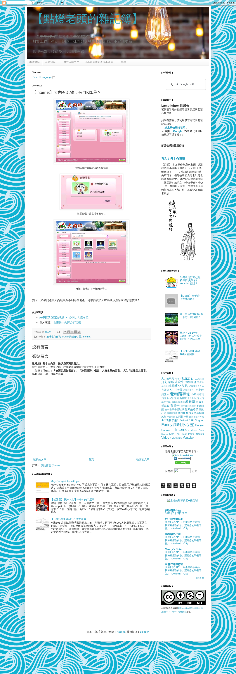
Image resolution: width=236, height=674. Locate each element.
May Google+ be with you (65, 481)
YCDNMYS (176, 438)
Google (199, 425)
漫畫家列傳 (172, 413)
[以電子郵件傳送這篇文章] (65, 332)
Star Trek (174, 434)
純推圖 (184, 406)
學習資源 (171, 417)
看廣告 (175, 405)
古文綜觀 (199, 379)
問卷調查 (192, 406)
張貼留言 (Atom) (50, 465)
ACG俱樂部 (169, 420)
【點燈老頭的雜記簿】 (87, 19)
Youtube (188, 437)
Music (193, 429)
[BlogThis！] (68, 332)
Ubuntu (200, 434)
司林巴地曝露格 (174, 564)
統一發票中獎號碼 (174, 409)
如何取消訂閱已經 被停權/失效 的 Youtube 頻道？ (190, 280)
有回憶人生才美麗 (172, 389)
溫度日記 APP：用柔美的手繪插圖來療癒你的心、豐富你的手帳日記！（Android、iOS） (183, 525)
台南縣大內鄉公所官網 (67, 322)
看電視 (200, 402)
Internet (86, 336)
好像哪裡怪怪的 (196, 386)
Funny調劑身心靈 (71, 336)
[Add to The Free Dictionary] (182, 459)
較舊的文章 (142, 459)
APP (191, 420)
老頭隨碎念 (180, 394)
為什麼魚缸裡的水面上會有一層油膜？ (191, 316)
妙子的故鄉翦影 (174, 518)
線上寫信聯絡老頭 (175, 127)
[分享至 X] (72, 332)
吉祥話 (164, 386)
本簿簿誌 (34, 62)
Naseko (121, 631)
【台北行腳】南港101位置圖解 (68, 518)
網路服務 (183, 412)
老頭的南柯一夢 (190, 390)
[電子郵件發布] (58, 331)
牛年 (177, 379)
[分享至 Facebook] (75, 332)
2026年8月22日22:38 (176, 513)
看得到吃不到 (178, 402)
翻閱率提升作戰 (196, 417)
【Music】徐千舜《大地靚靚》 (189, 297)
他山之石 (187, 378)
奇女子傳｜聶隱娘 (173, 158)
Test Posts (188, 434)
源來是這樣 (191, 409)
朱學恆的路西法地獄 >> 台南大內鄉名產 (63, 317)
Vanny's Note (173, 549)
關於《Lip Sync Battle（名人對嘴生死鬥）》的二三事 (191, 335)
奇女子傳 (192, 398)
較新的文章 (39, 459)
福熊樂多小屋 (173, 534)
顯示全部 (200, 578)
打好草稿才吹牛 (172, 382)
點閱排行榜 (182, 416)
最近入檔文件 (71, 62)
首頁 (91, 459)
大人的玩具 (167, 378)
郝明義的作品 (173, 510)
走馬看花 (182, 398)
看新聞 (190, 402)
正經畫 (122, 62)
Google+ (178, 131)
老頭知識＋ (51, 62)
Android (184, 420)
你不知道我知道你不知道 (99, 62)
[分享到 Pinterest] (79, 332)
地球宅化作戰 (53, 336)
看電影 (165, 405)
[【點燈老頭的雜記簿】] (182, 463)
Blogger (199, 420)
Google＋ (167, 429)
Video (165, 437)
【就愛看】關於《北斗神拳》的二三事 (73, 499)
